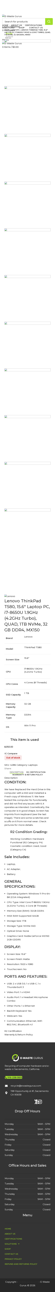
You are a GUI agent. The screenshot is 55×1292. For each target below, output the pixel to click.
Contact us (11, 1254)
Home (8, 1229)
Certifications (13, 1239)
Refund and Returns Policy (21, 1264)
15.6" (26, 658)
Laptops (15, 30)
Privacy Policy (13, 1259)
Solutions (11, 1244)
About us (10, 1234)
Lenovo (28, 636)
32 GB (27, 703)
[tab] (16, 772)
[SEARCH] (49, 21)
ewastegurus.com (28, 1281)
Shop (6, 30)
